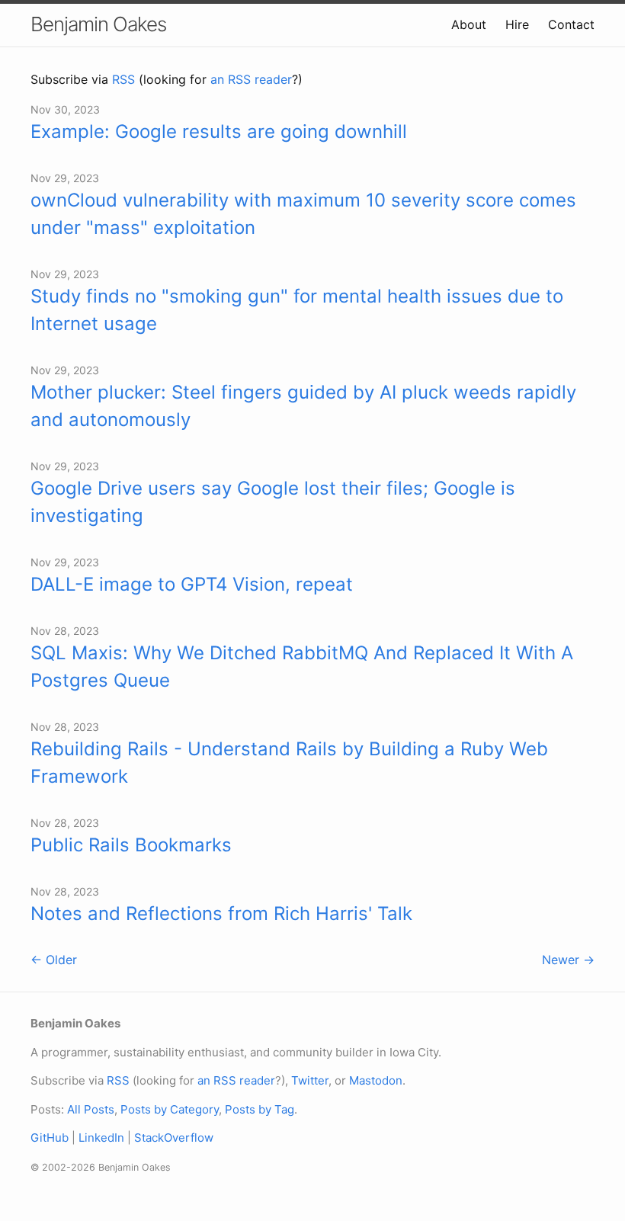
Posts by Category (169, 1109)
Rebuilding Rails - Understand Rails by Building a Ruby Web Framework (289, 762)
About (468, 24)
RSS (123, 79)
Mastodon (375, 1080)
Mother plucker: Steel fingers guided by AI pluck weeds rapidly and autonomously (303, 406)
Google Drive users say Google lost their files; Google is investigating (272, 502)
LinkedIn (101, 1137)
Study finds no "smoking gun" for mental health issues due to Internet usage (296, 310)
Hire (517, 24)
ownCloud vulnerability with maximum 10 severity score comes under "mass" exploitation (303, 214)
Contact (571, 24)
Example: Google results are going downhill (218, 131)
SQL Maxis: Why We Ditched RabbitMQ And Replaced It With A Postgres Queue (301, 666)
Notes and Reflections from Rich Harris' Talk (221, 913)
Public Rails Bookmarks (131, 845)
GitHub (49, 1137)
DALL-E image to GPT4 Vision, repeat (191, 584)
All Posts (90, 1109)
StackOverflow (173, 1137)
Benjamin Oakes (98, 24)
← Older (53, 959)
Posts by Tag (259, 1109)
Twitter (310, 1080)
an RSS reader (251, 79)
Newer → (568, 959)
